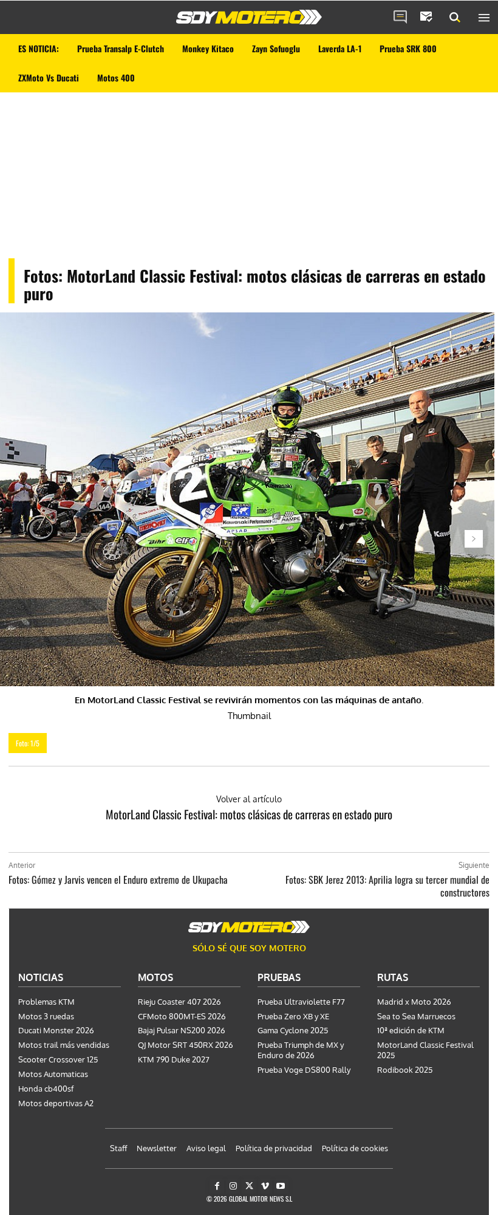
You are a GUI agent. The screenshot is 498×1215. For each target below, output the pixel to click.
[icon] (400, 17)
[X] (248, 1186)
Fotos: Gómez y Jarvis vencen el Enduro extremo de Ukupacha (118, 879)
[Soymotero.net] (249, 17)
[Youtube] (280, 1186)
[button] (454, 17)
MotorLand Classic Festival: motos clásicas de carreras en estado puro (249, 813)
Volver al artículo (249, 799)
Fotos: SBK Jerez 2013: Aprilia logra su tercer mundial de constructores (387, 886)
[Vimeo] (265, 1186)
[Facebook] (217, 1186)
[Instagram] (232, 1186)
